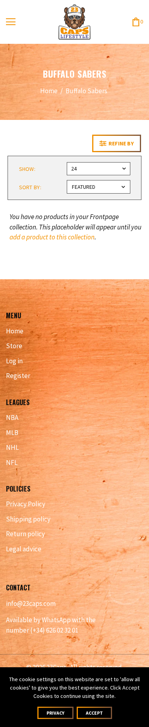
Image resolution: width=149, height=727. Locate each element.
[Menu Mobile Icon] (10, 22)
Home (49, 90)
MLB (12, 432)
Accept (94, 713)
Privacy (55, 713)
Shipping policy (28, 519)
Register (18, 375)
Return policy (25, 533)
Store (14, 345)
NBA (12, 417)
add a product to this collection (52, 237)
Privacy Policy (25, 504)
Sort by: (30, 187)
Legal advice (23, 549)
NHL (12, 447)
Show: (27, 168)
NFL (11, 462)
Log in (14, 361)
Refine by (121, 143)
